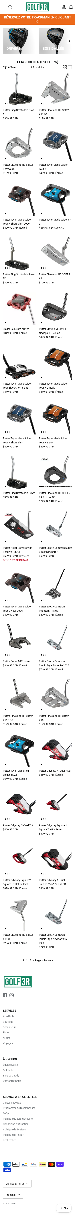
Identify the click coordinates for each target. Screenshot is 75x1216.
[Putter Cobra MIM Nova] (19, 640)
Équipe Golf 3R (11, 1064)
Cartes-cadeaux (12, 1102)
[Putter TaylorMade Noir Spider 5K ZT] (19, 750)
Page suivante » (44, 960)
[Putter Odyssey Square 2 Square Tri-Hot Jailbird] (19, 859)
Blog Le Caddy (11, 1075)
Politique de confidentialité (18, 1118)
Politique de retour (13, 1134)
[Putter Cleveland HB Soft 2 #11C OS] (19, 695)
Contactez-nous (12, 1080)
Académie (8, 1016)
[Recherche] (12, 7)
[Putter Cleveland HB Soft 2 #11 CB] (19, 914)
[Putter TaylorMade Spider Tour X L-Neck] (55, 363)
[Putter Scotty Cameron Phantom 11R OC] (55, 586)
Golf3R (13, 1203)
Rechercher (9, 1140)
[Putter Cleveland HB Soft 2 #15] (55, 695)
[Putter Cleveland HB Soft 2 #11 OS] (55, 89)
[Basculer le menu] (4, 7)
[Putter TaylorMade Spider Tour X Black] (55, 417)
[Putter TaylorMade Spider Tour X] (55, 144)
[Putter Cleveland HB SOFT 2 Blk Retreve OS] (55, 472)
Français (10, 1194)
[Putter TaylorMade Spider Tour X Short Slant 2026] (19, 199)
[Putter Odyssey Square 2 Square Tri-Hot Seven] (55, 805)
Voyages (8, 1043)
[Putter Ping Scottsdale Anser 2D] (19, 253)
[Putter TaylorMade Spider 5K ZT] (55, 199)
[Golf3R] (37, 7)
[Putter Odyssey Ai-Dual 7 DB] (55, 750)
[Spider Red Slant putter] (19, 308)
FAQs (6, 1113)
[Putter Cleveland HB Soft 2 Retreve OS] (19, 144)
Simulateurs (9, 1027)
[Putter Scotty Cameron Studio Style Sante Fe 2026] (55, 640)
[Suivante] (69, 41)
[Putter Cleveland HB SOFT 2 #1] (55, 253)
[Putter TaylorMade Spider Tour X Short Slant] (19, 417)
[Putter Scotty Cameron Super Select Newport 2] (55, 527)
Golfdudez (9, 1070)
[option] (19, 41)
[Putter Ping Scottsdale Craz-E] (19, 89)
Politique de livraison (14, 1129)
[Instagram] (11, 995)
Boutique (8, 1021)
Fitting (6, 1032)
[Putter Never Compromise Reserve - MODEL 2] (19, 527)
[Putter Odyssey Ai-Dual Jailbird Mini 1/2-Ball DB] (55, 859)
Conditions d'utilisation (16, 1124)
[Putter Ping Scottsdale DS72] (19, 472)
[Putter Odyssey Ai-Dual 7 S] (19, 805)
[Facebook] (5, 995)
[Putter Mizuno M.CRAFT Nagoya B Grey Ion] (55, 308)
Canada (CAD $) (15, 1183)
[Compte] (63, 7)
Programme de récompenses (19, 1107)
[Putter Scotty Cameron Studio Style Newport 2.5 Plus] (55, 914)
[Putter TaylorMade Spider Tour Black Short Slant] (19, 363)
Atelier (6, 1037)
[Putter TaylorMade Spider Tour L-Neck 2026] (19, 586)
